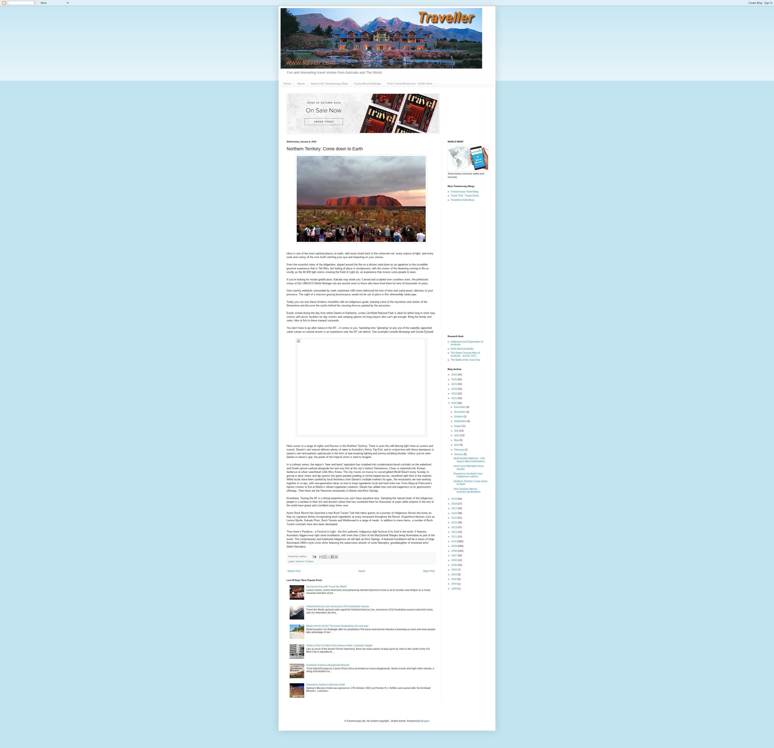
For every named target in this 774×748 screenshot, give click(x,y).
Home (287, 83)
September (460, 421)
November (460, 412)
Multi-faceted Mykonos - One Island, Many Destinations (469, 460)
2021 (454, 398)
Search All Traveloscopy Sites (329, 83)
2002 (454, 579)
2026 (454, 374)
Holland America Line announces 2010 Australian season (337, 606)
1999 (454, 588)
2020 (454, 403)
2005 (454, 565)
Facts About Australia (367, 83)
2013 (454, 527)
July (456, 430)
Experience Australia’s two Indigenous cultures (468, 475)
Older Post (429, 571)
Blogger (425, 721)
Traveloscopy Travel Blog (465, 191)
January (459, 454)
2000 (454, 583)
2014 (454, 522)
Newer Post (294, 571)
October (458, 416)
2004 (454, 569)
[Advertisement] (467, 268)
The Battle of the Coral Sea (465, 359)
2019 (454, 498)
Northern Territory (304, 561)
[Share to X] (329, 557)
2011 (454, 536)
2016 (454, 513)
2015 (454, 517)
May (456, 440)
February (459, 449)
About (301, 83)
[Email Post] (314, 556)
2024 (454, 384)
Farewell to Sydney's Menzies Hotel (325, 684)
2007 (454, 555)
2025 (454, 379)
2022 (454, 393)
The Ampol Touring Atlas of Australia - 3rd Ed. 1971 (465, 354)
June (457, 435)
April (457, 444)
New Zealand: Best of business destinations (467, 490)
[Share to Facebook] (332, 557)
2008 (454, 551)
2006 (454, 560)
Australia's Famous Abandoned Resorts (327, 665)
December (460, 407)
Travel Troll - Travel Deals (465, 195)
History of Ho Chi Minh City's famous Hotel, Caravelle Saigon (339, 645)
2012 (454, 532)
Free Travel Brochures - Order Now (409, 83)
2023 (454, 389)
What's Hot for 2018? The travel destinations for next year (337, 626)
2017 (454, 508)
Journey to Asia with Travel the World (326, 586)
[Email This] (321, 557)
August (458, 426)
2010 (454, 541)
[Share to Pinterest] (336, 557)
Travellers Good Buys (462, 199)
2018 (454, 503)
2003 (454, 574)
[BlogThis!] (325, 557)
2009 (454, 546)
